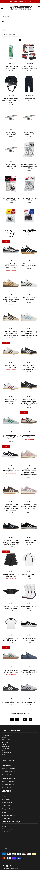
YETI (3, 750)
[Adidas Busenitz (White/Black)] (29, 283)
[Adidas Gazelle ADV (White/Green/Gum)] (11, 655)
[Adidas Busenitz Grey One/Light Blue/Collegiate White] (29, 317)
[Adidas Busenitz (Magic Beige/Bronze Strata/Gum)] (11, 283)
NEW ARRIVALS (6, 735)
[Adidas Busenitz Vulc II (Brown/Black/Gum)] (29, 420)
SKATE (4, 738)
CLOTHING (5, 742)
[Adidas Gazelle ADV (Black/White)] (29, 623)
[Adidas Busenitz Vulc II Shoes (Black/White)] (11, 454)
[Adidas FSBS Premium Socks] (29, 591)
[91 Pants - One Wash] (29, 83)
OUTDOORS (5, 748)
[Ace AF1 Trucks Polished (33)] (11, 117)
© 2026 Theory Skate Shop (10, 868)
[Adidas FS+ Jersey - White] (29, 559)
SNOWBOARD (6, 740)
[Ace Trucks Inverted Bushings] (29, 183)
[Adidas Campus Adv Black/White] (29, 525)
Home (4, 16)
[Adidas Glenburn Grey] (29, 687)
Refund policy (6, 831)
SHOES (4, 744)
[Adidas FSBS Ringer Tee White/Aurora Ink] (11, 623)
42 (25, 719)
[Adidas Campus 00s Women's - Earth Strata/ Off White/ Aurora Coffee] (11, 490)
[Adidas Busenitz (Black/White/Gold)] (29, 249)
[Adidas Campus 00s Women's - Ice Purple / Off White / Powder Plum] (29, 490)
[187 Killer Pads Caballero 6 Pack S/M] (29, 52)
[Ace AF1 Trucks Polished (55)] (11, 149)
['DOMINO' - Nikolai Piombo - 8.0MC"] (11, 52)
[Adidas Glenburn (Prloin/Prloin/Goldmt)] (29, 655)
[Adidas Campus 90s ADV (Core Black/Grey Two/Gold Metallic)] (11, 525)
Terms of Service (7, 829)
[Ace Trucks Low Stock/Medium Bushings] (11, 215)
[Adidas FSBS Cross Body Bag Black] (11, 591)
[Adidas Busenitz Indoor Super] (11, 351)
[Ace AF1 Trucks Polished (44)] (29, 117)
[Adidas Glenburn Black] (11, 687)
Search (4, 827)
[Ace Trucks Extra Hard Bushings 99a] (11, 183)
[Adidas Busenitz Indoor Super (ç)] (11, 384)
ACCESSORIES (6, 746)
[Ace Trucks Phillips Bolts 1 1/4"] (29, 215)
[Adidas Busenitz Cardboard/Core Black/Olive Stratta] (11, 317)
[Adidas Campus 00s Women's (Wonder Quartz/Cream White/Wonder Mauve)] (29, 454)
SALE (3, 755)
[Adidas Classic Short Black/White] (11, 559)
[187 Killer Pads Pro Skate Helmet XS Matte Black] (11, 83)
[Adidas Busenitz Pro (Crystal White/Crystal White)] (11, 420)
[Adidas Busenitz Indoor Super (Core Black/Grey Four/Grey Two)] (29, 384)
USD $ (6, 849)
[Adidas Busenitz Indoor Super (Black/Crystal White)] (29, 351)
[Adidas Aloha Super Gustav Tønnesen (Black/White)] (11, 249)
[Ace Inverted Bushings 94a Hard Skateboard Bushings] (29, 149)
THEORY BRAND (6, 753)
